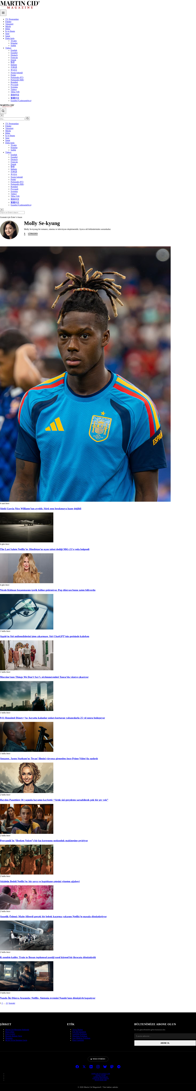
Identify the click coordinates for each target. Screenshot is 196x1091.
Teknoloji (9, 24)
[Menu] (3, 13)
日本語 (14, 67)
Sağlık (13, 45)
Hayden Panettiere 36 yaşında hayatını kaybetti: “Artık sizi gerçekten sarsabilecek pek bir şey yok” (54, 799)
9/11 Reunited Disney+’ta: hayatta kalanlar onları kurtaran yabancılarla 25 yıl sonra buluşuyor (52, 717)
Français (14, 57)
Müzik (8, 26)
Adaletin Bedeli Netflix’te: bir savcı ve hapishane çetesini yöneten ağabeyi (40, 881)
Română (14, 82)
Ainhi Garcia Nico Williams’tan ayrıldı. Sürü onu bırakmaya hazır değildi (40, 508)
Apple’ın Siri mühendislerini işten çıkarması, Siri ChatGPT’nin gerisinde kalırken (44, 636)
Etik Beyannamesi (79, 1032)
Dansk (13, 60)
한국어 (14, 70)
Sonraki (12, 1003)
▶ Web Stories (98, 1059)
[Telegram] (118, 1067)
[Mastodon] (111, 1067)
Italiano (14, 65)
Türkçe (8, 48)
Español (14, 53)
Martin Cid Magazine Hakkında (17, 1030)
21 (7, 1003)
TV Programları (12, 19)
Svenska (14, 87)
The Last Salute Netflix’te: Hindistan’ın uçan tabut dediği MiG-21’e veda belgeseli (44, 549)
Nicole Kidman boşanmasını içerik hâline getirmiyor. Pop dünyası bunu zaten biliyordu (47, 590)
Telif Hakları (101, 1080)
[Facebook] (77, 1067)
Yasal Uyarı (100, 1075)
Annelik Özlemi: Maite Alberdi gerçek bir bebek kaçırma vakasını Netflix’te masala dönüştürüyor (53, 916)
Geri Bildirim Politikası (81, 1038)
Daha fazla (9, 38)
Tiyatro (14, 41)
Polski (13, 75)
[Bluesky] (105, 1067)
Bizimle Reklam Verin (13, 1036)
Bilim (7, 29)
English (14, 50)
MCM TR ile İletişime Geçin (16, 1040)
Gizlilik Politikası (100, 1078)
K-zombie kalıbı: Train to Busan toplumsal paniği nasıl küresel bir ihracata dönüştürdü (48, 957)
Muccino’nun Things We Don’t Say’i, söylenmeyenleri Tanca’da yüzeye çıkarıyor (44, 677)
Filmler (8, 21)
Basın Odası (9, 1032)
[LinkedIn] (91, 1067)
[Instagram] (98, 1067)
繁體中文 (15, 98)
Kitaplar (14, 43)
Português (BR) (17, 80)
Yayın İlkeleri (77, 1030)
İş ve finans (10, 31)
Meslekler (9, 1038)
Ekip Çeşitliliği (78, 1040)
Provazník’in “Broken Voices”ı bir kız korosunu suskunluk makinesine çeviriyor (44, 840)
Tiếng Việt (15, 92)
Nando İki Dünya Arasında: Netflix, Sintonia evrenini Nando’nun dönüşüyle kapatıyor (47, 998)
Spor (7, 33)
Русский (14, 85)
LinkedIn (33, 233)
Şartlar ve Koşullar (100, 1073)
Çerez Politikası (100, 1077)
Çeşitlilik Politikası (79, 1034)
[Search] (3, 111)
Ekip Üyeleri (10, 1034)
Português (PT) (17, 77)
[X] (84, 1067)
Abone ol (165, 1043)
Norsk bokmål (17, 73)
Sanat (7, 36)
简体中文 (15, 95)
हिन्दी (13, 62)
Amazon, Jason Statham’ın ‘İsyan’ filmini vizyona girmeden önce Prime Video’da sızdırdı (49, 758)
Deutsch (14, 55)
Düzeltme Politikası (79, 1036)
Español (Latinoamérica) (21, 100)
